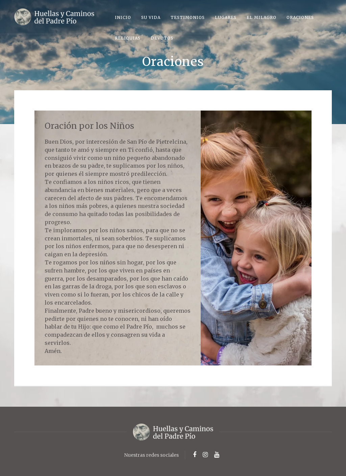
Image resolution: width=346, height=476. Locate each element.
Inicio (123, 17)
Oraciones (300, 17)
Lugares (226, 17)
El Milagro (261, 17)
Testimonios (188, 17)
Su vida (150, 17)
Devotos (162, 38)
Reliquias (128, 38)
